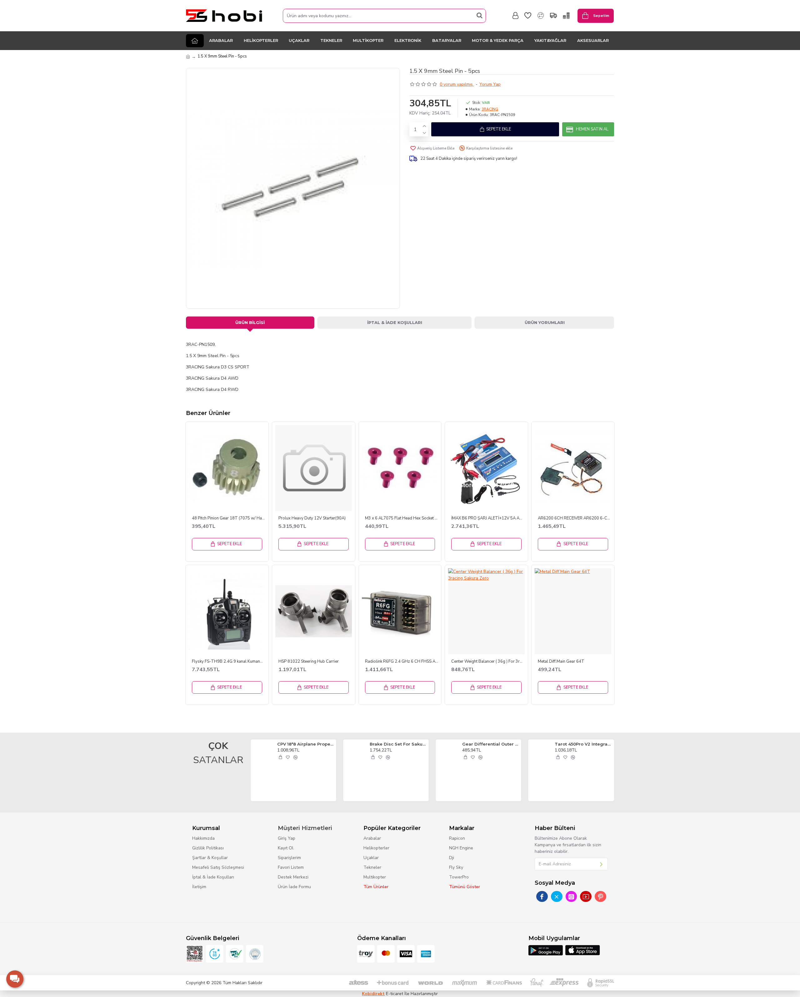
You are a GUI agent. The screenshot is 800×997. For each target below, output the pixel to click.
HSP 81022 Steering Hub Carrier (308, 661)
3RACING (490, 109)
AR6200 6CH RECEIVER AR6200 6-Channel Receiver (574, 518)
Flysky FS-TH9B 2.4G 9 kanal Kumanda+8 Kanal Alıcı (228, 661)
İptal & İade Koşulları (394, 322)
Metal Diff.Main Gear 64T (561, 661)
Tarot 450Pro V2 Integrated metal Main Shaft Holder (583, 743)
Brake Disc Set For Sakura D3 (398, 743)
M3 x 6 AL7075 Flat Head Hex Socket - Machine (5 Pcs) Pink (401, 518)
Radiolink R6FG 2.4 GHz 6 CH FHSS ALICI (401, 661)
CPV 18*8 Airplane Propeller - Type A (305, 743)
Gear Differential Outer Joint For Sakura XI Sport (490, 743)
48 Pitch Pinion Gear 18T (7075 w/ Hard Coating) (228, 518)
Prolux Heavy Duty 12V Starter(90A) (312, 518)
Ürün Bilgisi (250, 322)
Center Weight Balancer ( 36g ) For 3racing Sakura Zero (488, 661)
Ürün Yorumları (545, 322)
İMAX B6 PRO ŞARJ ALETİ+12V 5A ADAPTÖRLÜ (488, 518)
